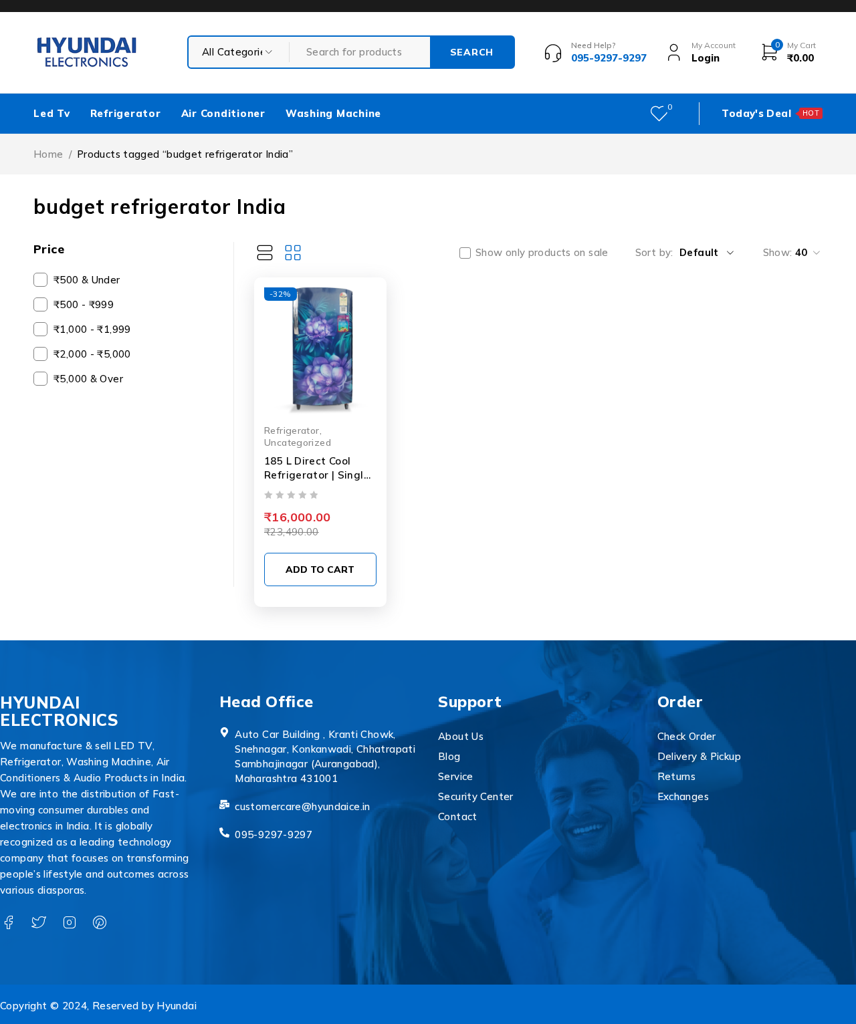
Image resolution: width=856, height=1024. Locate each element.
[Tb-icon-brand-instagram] (69, 922)
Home (48, 154)
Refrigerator (292, 430)
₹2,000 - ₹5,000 (92, 354)
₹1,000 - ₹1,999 (92, 329)
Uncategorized (297, 442)
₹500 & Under (87, 279)
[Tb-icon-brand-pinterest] (99, 922)
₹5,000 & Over (88, 378)
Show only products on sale (542, 253)
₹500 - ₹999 (84, 304)
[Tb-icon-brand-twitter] (38, 922)
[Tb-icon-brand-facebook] (8, 922)
